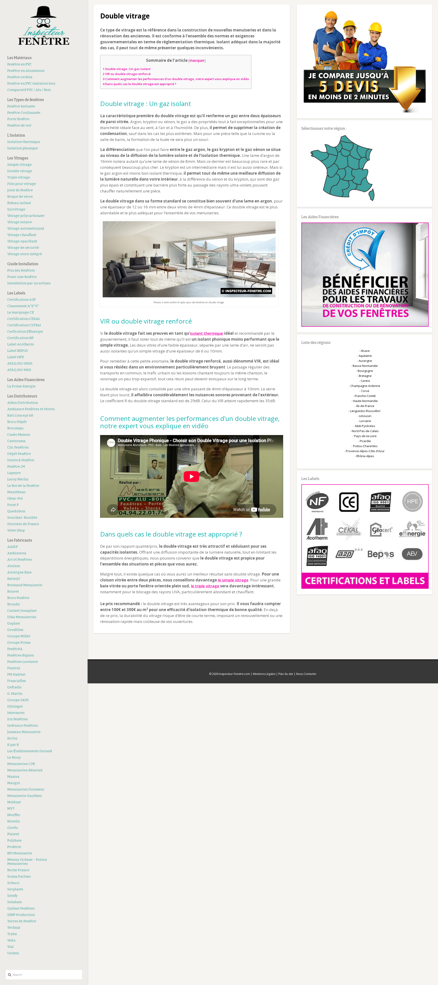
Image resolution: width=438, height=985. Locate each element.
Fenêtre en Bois (19, 77)
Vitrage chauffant (21, 235)
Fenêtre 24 (16, 466)
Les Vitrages (17, 158)
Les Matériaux (19, 58)
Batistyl (13, 579)
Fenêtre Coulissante (23, 113)
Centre (365, 381)
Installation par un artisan (28, 283)
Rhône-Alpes (365, 456)
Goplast (13, 623)
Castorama (16, 441)
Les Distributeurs (22, 396)
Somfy (12, 896)
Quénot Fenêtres (21, 908)
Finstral (13, 668)
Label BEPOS (17, 351)
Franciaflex (16, 681)
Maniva (13, 777)
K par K (13, 745)
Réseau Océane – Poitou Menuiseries (27, 862)
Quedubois (16, 511)
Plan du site (285, 674)
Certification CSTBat (24, 325)
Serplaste (15, 889)
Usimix (13, 953)
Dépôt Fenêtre (19, 454)
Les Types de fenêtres (25, 100)
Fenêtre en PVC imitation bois (31, 83)
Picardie (365, 441)
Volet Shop (16, 530)
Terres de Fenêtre (21, 921)
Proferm (14, 847)
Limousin (365, 416)
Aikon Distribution (22, 403)
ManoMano (16, 492)
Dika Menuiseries (21, 617)
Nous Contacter (306, 674)
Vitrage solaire (19, 222)
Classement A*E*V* (23, 306)
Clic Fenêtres (18, 447)
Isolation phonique (22, 148)
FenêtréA (15, 649)
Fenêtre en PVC (19, 64)
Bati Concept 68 (20, 415)
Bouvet (13, 591)
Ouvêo (12, 828)
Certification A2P (21, 300)
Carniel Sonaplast (22, 611)
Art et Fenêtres (19, 559)
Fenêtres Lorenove (22, 662)
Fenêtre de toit (19, 125)
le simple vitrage (233, 580)
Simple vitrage (19, 165)
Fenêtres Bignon (20, 655)
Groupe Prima (19, 642)
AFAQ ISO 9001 (19, 370)
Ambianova (16, 553)
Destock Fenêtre (20, 460)
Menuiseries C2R (21, 764)
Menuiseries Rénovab (25, 770)
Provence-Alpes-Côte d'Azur (365, 451)
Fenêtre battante (21, 106)
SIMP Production (21, 915)
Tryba (12, 934)
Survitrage (16, 209)
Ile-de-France (365, 406)
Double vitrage (19, 171)
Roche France (18, 870)
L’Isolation (16, 135)
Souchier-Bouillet (22, 518)
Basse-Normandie (365, 366)
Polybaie (14, 840)
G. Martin (14, 694)
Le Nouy (14, 757)
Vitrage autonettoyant (25, 228)
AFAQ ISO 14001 (19, 363)
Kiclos (12, 738)
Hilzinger (15, 706)
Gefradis (14, 687)
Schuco (13, 883)
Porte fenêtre (18, 119)
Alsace (365, 351)
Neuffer (13, 815)
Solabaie (14, 902)
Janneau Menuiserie (24, 732)
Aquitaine (365, 356)
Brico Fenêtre (18, 598)
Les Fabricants (19, 540)
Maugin (13, 783)
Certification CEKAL (23, 319)
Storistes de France (23, 524)
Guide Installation (22, 264)
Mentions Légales (264, 674)
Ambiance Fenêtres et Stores (31, 409)
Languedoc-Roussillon (365, 411)
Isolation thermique (23, 142)
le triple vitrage (205, 585)
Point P (13, 505)
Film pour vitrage (21, 184)
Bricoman (15, 428)
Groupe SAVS (18, 700)
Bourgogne (365, 371)
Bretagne (365, 376)
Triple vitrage (18, 177)
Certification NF (20, 338)
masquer (197, 60)
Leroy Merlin (17, 479)
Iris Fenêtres (17, 719)
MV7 (11, 808)
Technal (13, 927)
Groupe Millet (18, 636)
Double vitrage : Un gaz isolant (127, 69)
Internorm (15, 713)
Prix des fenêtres (21, 270)
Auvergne (365, 361)
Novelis (13, 821)
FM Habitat (16, 674)
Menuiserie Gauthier (24, 796)
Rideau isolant (19, 203)
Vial (10, 947)
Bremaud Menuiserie (24, 585)
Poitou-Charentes (365, 446)
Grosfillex (15, 630)
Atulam (13, 566)
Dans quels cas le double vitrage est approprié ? (139, 84)
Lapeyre (14, 473)
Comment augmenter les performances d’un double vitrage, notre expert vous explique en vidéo (176, 79)
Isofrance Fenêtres (22, 725)
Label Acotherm (20, 344)
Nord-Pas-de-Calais (365, 431)
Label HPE (15, 357)
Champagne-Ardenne (365, 386)
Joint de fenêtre (20, 190)
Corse (365, 391)
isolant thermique (206, 333)
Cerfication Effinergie (25, 331)
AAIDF (12, 547)
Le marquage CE (20, 312)
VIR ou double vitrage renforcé (127, 74)
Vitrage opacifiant (22, 241)
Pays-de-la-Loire (365, 436)
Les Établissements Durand (29, 751)
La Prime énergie (21, 386)
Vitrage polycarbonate (25, 216)
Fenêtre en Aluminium (25, 71)
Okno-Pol (15, 498)
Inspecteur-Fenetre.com (234, 674)
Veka (11, 940)
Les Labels (16, 293)
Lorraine (365, 421)
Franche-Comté (365, 396)
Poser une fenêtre (22, 277)
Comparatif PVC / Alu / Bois (29, 90)
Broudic (13, 604)
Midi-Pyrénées (365, 426)
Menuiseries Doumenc (25, 789)
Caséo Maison (18, 435)
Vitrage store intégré (24, 254)
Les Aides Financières (26, 380)
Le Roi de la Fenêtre (23, 486)
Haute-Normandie (365, 401)
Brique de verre (20, 196)
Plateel (13, 834)
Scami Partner (19, 876)
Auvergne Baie (19, 572)
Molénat (14, 802)
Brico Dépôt (17, 422)
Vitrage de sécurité (23, 248)
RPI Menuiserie (19, 853)
